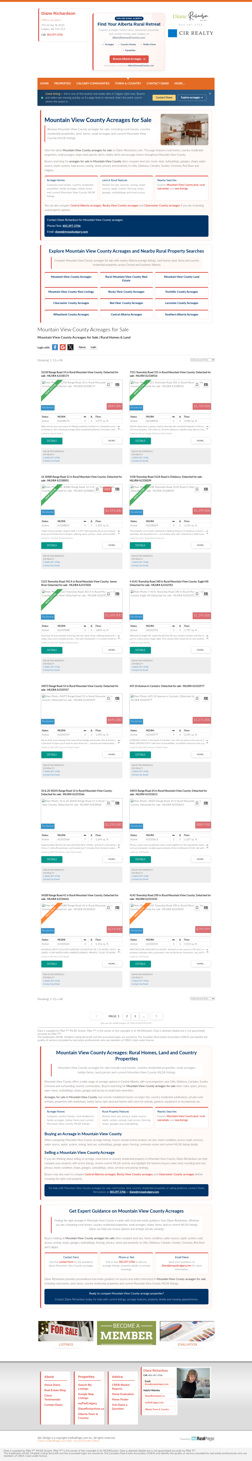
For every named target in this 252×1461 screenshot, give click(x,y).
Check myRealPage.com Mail (54, 1441)
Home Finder (120, 1399)
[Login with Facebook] (55, 349)
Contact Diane (158, 83)
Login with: (43, 347)
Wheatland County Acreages (71, 314)
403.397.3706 (55, 35)
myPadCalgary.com (154, 1403)
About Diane (52, 1384)
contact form (66, 1262)
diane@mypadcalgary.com (71, 231)
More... (180, 83)
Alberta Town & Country (157, 1409)
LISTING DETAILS (51, 441)
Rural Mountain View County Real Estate (126, 279)
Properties (62, 83)
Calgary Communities (92, 83)
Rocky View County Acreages (126, 292)
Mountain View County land (182, 185)
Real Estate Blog (55, 1390)
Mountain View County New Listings (71, 292)
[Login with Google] (63, 349)
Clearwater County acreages (162, 205)
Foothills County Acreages (181, 292)
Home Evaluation (123, 1394)
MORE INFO (187, 1337)
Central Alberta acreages (85, 205)
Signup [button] (82, 347)
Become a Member (126, 1340)
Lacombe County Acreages (181, 303)
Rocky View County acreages (121, 205)
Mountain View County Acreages (71, 277)
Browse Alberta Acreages (127, 59)
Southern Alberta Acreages (181, 314)
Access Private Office (86, 1441)
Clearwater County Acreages (71, 303)
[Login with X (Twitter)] (70, 349)
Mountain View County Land (181, 277)
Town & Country (128, 83)
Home (44, 83)
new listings (181, 188)
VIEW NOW (66, 1337)
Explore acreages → (192, 97)
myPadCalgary (87, 1403)
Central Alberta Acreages (126, 314)
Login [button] (93, 347)
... (144, 1016)
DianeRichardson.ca (91, 1408)
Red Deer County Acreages (126, 303)
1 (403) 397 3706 (51, 458)
